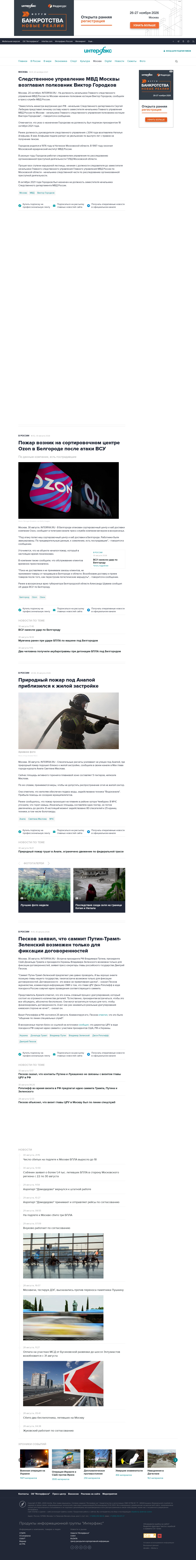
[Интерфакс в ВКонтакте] (81, 1547)
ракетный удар (39, 335)
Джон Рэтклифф (100, 1035)
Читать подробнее (105, 562)
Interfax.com (47, 41)
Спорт (73, 61)
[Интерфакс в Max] (89, 1547)
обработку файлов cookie (141, 1512)
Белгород (24, 335)
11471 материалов (28, 1478)
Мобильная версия (11, 41)
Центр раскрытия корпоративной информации (89, 1541)
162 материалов (155, 1478)
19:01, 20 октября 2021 (38, 72)
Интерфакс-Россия (64, 41)
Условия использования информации (158, 1543)
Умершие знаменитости (129, 1470)
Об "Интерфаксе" (31, 41)
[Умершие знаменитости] (130, 1467)
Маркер (22, 1541)
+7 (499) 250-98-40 (97, 1516)
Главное (22, 61)
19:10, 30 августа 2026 (40, 932)
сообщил (84, 1024)
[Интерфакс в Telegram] (76, 1547)
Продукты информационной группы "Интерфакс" (61, 1523)
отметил (102, 1015)
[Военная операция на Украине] (34, 1467)
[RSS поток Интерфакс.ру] (85, 1547)
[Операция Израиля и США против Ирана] (66, 1468)
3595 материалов (60, 1479)
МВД (32, 193)
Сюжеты (131, 61)
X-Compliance (25, 1536)
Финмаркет (80, 41)
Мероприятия (109, 1493)
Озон (42, 597)
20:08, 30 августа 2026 (41, 673)
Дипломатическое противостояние (94, 1472)
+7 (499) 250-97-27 (117, 1516)
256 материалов (92, 1478)
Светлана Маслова (37, 819)
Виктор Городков (45, 193)
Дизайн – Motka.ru (150, 1548)
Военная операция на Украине (32, 1472)
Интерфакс (98, 51)
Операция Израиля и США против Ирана (64, 1473)
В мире (48, 61)
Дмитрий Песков (28, 1041)
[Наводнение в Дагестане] (162, 1467)
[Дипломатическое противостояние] (98, 1467)
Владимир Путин (58, 1035)
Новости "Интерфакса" (79, 1533)
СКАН (72, 1536)
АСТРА (22, 1544)
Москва (97, 61)
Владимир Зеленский (79, 1035)
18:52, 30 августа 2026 (40, 436)
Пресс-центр (59, 1493)
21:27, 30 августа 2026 (40, 231)
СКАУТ (22, 1538)
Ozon (34, 597)
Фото (142, 61)
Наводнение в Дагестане (156, 1472)
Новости (119, 61)
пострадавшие (69, 335)
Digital (108, 61)
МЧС (52, 819)
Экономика (61, 61)
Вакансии (73, 1493)
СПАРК (22, 1533)
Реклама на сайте (90, 1493)
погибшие (54, 335)
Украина (24, 1035)
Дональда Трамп (39, 1035)
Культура (85, 61)
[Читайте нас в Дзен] (72, 1547)
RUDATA (73, 1538)
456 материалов (124, 1475)
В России (35, 61)
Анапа (23, 819)
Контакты (23, 1493)
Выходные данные (151, 1545)
